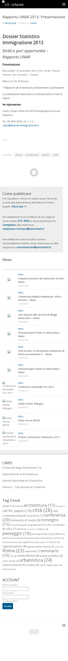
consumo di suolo (25, 520)
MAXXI (21, 529)
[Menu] (64, 4)
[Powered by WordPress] (23, 644)
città (42, 510)
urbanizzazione (13, 565)
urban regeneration (51, 565)
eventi (33, 23)
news (20, 274)
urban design (10, 560)
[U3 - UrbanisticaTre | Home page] (16, 4)
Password (8, 593)
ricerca (54, 542)
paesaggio (16, 533)
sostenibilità (28, 555)
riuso (59, 546)
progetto (43, 542)
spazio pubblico (51, 556)
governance (39, 524)
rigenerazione (14, 546)
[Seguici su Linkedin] (43, 652)
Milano (43, 529)
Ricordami (11, 601)
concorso (35, 515)
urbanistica (35, 560)
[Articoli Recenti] (18, 266)
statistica (46, 155)
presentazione (11, 542)
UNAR (55, 155)
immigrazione (32, 155)
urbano (32, 565)
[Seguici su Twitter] (31, 652)
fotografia (23, 524)
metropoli (32, 529)
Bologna (60, 506)
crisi (13, 524)
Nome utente (9, 584)
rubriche (32, 551)
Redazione (10, 23)
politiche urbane (54, 537)
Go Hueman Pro (50, 644)
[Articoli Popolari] (50, 266)
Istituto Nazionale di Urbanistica (22, 480)
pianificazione (10, 537)
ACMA (19, 505)
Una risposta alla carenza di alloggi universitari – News (37, 316)
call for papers (17, 510)
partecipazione (41, 533)
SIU (13, 555)
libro (11, 529)
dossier (18, 155)
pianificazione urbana (32, 537)
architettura (39, 505)
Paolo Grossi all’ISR (29, 420)
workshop (8, 569)
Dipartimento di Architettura (20, 474)
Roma (13, 550)
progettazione (29, 542)
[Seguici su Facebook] (25, 652)
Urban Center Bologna (30, 403)
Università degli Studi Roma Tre (22, 468)
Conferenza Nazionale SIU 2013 (36, 386)
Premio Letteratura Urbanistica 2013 (39, 437)
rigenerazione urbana (40, 546)
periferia (58, 533)
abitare (8, 505)
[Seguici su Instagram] (37, 652)
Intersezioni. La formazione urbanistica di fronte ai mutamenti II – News (41, 352)
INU (52, 524)
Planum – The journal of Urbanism (23, 487)
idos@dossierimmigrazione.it (21, 125)
